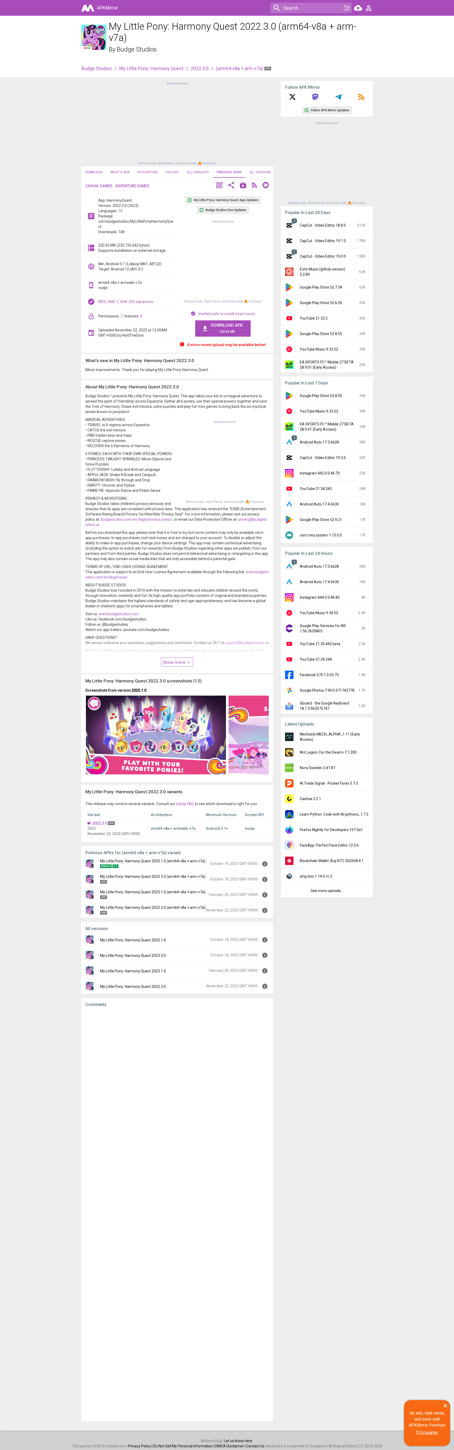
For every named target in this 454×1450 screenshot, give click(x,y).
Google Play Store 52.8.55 (321, 334)
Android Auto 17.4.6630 (319, 504)
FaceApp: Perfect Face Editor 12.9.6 (329, 845)
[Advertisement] (177, 123)
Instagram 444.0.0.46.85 (320, 597)
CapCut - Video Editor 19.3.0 (323, 458)
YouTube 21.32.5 (314, 318)
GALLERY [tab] (172, 172)
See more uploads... (327, 891)
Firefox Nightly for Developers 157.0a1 (331, 830)
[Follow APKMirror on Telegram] (338, 99)
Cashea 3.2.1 (310, 799)
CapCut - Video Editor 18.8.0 (323, 225)
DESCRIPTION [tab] (147, 172)
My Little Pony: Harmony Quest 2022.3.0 (133, 986)
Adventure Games (132, 186)
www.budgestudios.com (119, 614)
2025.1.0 (139, 690)
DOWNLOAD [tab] (94, 172)
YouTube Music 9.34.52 (319, 613)
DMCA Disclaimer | (230, 1446)
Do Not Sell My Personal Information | (184, 1446)
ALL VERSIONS (260, 172)
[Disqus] (177, 1214)
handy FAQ (185, 804)
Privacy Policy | (140, 1446)
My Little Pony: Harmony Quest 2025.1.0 (133, 940)
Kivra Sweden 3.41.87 (317, 768)
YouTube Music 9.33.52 (319, 349)
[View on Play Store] (243, 186)
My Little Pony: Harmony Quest (151, 68)
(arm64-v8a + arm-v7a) (240, 68)
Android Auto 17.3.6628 (319, 442)
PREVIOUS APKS (229, 172)
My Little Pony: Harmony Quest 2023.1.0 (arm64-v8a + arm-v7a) (152, 892)
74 (120, 211)
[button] (219, 186)
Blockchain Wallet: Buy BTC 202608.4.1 (332, 861)
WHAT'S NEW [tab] (120, 172)
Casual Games (98, 186)
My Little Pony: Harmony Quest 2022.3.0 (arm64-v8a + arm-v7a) (152, 907)
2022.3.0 (200, 68)
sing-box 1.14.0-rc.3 (316, 876)
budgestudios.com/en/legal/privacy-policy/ (136, 519)
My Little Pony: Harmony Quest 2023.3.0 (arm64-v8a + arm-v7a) (152, 876)
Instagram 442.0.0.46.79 (320, 473)
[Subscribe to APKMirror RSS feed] (361, 99)
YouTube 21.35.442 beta (320, 644)
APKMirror (107, 8)
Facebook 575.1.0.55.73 (319, 675)
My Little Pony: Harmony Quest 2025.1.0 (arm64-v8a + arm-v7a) (152, 861)
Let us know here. (238, 1441)
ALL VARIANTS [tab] (198, 172)
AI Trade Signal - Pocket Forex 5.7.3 (329, 783)
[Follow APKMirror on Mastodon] (315, 99)
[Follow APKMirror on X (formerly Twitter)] (292, 99)
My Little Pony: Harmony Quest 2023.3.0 (133, 955)
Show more (174, 662)
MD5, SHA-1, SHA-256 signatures (125, 302)
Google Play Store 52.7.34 (321, 287)
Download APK (227, 328)
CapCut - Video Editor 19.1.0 (323, 241)
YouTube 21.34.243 (316, 489)
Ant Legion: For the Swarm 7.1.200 (328, 752)
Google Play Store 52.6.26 (321, 303)
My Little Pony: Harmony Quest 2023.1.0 (133, 971)
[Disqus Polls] (177, 1077)
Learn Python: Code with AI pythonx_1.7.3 (334, 814)
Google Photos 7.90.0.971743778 (327, 690)
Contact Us (255, 1446)
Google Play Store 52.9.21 (321, 520)
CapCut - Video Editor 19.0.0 (323, 256)
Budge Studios (137, 49)
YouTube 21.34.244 (316, 659)
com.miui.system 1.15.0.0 (321, 535)
